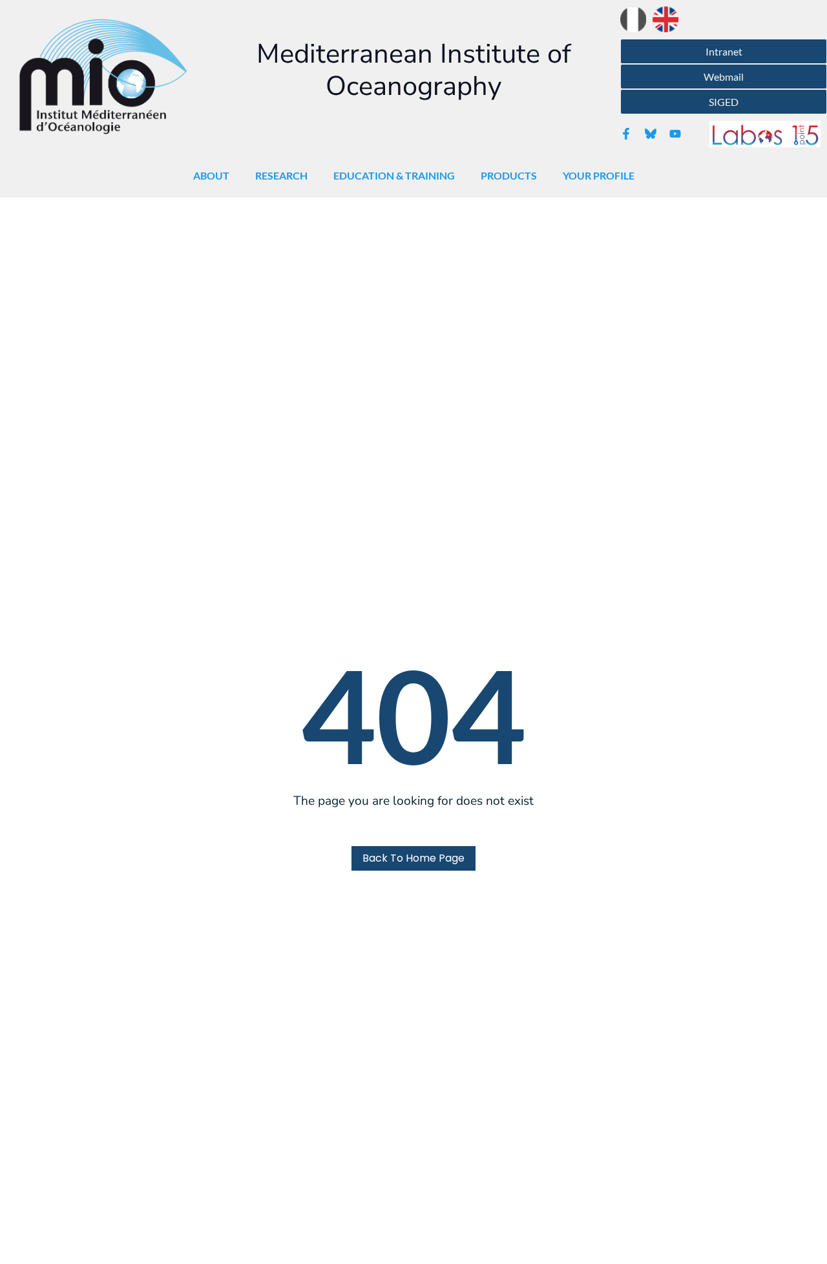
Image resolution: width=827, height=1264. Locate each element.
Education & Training (394, 175)
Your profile (598, 175)
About (211, 175)
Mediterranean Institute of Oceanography (413, 70)
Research (281, 175)
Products (509, 175)
